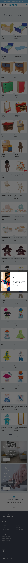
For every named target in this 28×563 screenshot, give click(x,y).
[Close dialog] (26, 273)
